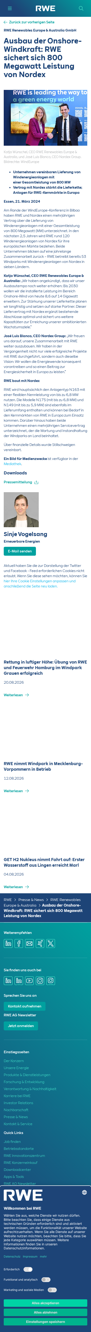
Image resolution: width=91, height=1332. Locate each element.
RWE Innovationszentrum (24, 1156)
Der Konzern (14, 1061)
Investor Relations (18, 1103)
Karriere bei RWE (17, 1096)
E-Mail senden (20, 551)
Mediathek (12, 464)
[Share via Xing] (40, 943)
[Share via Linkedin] (8, 943)
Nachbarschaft (16, 1110)
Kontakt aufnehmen (24, 1006)
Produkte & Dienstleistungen (27, 1075)
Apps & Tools (14, 1177)
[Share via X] (50, 943)
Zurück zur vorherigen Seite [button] (31, 22)
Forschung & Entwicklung (24, 1082)
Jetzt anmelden (21, 1026)
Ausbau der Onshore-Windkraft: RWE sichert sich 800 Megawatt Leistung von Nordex (43, 910)
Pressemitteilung (18, 482)
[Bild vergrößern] (76, 145)
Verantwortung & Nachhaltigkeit (30, 1089)
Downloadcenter (17, 1170)
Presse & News (31, 899)
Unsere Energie (16, 1068)
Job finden (12, 1142)
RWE (8, 899)
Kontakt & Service (18, 1124)
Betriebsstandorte (19, 1149)
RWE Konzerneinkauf (20, 1163)
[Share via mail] (29, 943)
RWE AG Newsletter (20, 1184)
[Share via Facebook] (18, 943)
